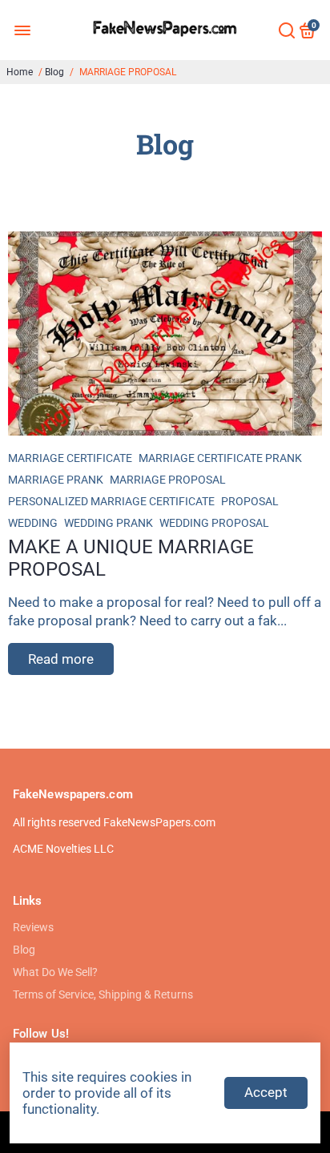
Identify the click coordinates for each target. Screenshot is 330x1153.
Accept (266, 1092)
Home (19, 72)
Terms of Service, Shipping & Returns (103, 994)
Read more (61, 659)
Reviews (33, 927)
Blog (54, 72)
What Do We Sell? (55, 972)
